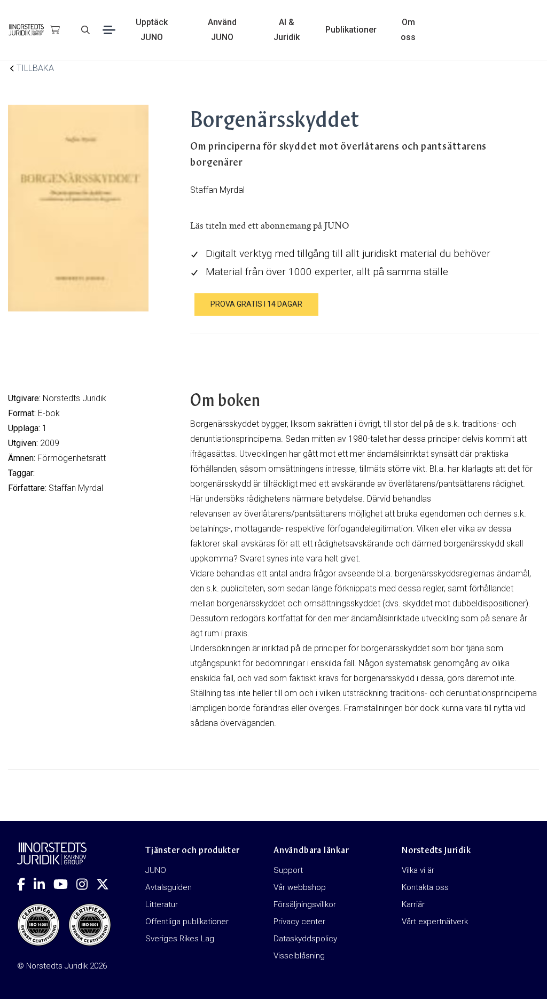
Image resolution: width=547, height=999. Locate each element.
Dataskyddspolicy (305, 938)
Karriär (413, 904)
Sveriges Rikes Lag (179, 938)
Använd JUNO (222, 29)
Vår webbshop (300, 887)
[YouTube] (64, 884)
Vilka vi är (418, 870)
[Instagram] (86, 884)
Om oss (408, 29)
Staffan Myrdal (76, 488)
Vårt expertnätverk (435, 921)
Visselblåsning (299, 956)
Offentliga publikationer (187, 921)
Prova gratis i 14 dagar (256, 304)
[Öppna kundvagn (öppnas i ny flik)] (55, 30)
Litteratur (161, 904)
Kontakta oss (425, 887)
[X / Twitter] (107, 884)
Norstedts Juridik (74, 398)
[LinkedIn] (43, 884)
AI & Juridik (287, 29)
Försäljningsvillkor (305, 904)
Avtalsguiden (168, 887)
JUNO (155, 870)
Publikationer (351, 30)
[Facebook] (25, 884)
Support (288, 870)
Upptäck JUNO (152, 29)
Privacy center (299, 921)
